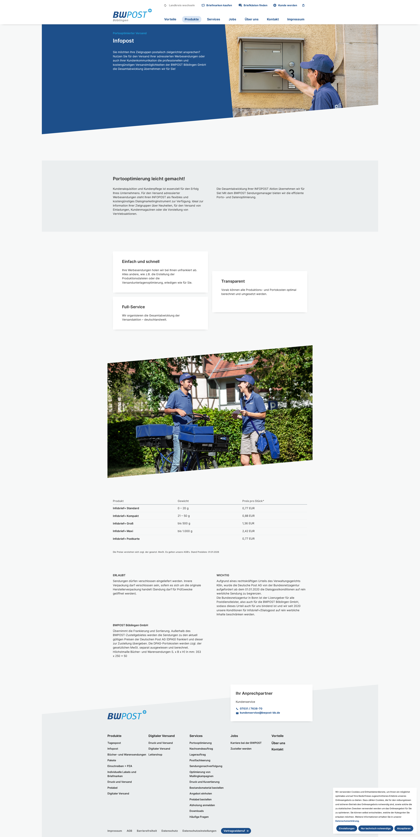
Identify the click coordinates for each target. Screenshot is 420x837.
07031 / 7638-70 (251, 708)
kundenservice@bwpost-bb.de (260, 712)
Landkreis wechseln (182, 5)
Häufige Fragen (199, 816)
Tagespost (114, 742)
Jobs (232, 19)
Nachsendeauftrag (201, 748)
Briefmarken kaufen (219, 5)
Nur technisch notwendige (376, 828)
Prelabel (112, 787)
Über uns (252, 19)
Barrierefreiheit (147, 830)
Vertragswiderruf (234, 830)
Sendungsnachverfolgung (205, 766)
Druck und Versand (119, 781)
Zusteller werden (241, 748)
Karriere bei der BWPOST (246, 742)
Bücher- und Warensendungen (126, 754)
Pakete (111, 760)
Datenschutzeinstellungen (199, 830)
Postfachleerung (199, 760)
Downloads (196, 811)
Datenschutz (169, 830)
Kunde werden (287, 5)
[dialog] (375, 811)
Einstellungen (347, 828)
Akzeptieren (404, 828)
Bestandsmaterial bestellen (206, 787)
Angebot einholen (200, 793)
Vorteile (170, 19)
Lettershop (155, 754)
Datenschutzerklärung (347, 821)
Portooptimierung (200, 742)
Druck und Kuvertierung (204, 781)
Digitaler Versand (118, 793)
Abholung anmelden (202, 805)
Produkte (192, 19)
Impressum (295, 19)
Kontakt (273, 19)
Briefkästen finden (255, 5)
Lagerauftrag (197, 754)
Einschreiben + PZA (119, 766)
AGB (129, 830)
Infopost (112, 748)
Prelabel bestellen (200, 799)
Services (213, 19)
